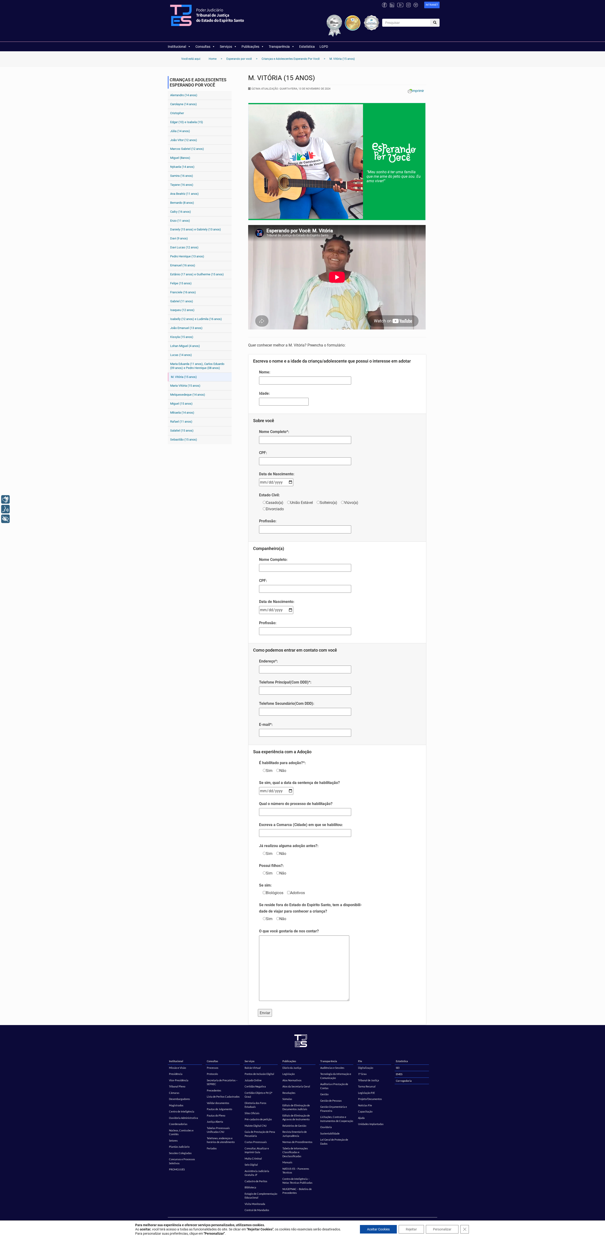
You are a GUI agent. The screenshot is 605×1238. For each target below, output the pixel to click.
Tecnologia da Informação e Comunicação (335, 1075)
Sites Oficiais (252, 1113)
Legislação (288, 1073)
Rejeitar (411, 1229)
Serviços (226, 46)
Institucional (177, 46)
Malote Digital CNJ (256, 1125)
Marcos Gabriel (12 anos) (187, 149)
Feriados (212, 1148)
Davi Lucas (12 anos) (184, 247)
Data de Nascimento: (276, 474)
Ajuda (361, 1117)
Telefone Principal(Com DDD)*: (285, 682)
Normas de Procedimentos (297, 1141)
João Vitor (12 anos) (183, 140)
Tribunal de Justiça (368, 1080)
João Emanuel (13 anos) (186, 328)
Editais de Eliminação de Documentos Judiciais (296, 1107)
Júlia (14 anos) (180, 131)
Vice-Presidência (178, 1080)
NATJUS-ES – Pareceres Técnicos (295, 1170)
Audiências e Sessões (332, 1067)
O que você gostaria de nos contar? (289, 931)
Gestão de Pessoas (331, 1100)
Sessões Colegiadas (180, 1153)
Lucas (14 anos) (181, 355)
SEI (397, 1067)
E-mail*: (266, 724)
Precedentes (214, 1090)
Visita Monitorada (255, 1203)
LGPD (324, 46)
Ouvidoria (326, 1127)
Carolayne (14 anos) (183, 104)
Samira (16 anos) (181, 175)
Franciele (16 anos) (183, 292)
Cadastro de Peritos (256, 1181)
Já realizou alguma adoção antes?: (289, 846)
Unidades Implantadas (371, 1123)
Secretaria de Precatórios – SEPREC (222, 1082)
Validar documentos (218, 1102)
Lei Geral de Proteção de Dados (334, 1141)
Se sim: (265, 885)
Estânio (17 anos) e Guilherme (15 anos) (197, 274)
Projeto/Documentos (370, 1098)
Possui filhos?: (271, 865)
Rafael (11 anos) (181, 421)
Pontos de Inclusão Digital (259, 1073)
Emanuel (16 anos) (182, 265)
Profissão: (268, 521)
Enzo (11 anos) (180, 220)
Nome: (264, 372)
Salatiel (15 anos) (182, 430)
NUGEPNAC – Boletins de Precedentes (297, 1191)
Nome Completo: (273, 559)
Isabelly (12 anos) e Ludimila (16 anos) (196, 319)
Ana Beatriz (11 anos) (184, 193)
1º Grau (362, 1073)
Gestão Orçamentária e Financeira (333, 1108)
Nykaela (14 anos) (182, 167)
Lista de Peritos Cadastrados (223, 1096)
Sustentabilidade (330, 1133)
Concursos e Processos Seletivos (182, 1161)
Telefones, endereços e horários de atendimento (221, 1140)
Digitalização (365, 1067)
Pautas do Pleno (216, 1115)
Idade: (264, 393)
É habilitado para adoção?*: (282, 763)
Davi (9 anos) (179, 238)
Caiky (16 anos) (180, 211)
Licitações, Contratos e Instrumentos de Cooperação (336, 1118)
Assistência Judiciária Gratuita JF (257, 1173)
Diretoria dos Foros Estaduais (255, 1104)
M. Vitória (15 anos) (184, 377)
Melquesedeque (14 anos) (187, 394)
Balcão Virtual (253, 1067)
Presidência (175, 1073)
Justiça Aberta (215, 1121)
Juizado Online (253, 1080)
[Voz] (5, 509)
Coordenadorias (178, 1123)
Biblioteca (250, 1187)
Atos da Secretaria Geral (296, 1086)
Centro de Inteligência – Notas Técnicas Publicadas (297, 1180)
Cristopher (177, 113)
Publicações (250, 46)
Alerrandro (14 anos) (183, 95)
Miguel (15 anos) (181, 403)
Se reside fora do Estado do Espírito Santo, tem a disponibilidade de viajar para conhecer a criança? (310, 908)
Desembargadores (179, 1098)
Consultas (202, 46)
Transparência (279, 46)
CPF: (263, 452)
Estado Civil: (269, 495)
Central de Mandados (257, 1210)
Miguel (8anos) (180, 158)
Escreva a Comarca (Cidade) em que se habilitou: (301, 824)
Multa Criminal (253, 1158)
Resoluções (288, 1092)
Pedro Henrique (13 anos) (187, 256)
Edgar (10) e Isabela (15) (186, 122)
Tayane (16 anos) (181, 184)
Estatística (307, 46)
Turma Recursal (367, 1086)
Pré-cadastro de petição (258, 1119)
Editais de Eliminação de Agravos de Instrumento (296, 1117)
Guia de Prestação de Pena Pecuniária (260, 1133)
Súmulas (287, 1098)
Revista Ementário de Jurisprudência (294, 1133)
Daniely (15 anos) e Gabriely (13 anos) (195, 229)
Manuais (287, 1162)
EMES (399, 1074)
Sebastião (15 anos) (183, 439)
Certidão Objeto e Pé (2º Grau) (258, 1094)
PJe (360, 1061)
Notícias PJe (365, 1105)
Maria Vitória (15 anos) (185, 385)
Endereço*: (268, 661)
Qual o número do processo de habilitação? (296, 803)
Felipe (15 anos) (181, 283)
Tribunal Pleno (177, 1086)
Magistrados (176, 1105)
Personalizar (442, 1229)
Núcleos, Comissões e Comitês (181, 1132)
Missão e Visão (177, 1067)
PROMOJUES (177, 1169)
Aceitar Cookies (378, 1229)
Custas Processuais (256, 1141)
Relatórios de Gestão (294, 1125)
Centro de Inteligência (181, 1111)
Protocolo (212, 1073)
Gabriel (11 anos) (181, 301)
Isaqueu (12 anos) (182, 310)
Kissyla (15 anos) (181, 337)
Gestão (324, 1094)
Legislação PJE (366, 1092)
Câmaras (174, 1092)
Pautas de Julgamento (219, 1109)
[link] (432, 5)
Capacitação (365, 1111)
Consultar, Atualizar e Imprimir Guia (257, 1150)
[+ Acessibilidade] (5, 519)
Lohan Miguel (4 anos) (185, 346)
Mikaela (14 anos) (182, 412)
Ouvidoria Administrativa (183, 1117)
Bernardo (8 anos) (182, 202)
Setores (173, 1140)
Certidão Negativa (255, 1086)
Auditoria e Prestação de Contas (334, 1086)
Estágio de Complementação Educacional (261, 1195)
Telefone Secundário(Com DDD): (286, 703)
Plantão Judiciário (179, 1146)
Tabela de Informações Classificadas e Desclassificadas (295, 1152)
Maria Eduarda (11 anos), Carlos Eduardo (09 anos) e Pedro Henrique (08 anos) (197, 366)
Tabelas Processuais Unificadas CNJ (218, 1130)
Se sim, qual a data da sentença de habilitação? (299, 782)
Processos (212, 1067)
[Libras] (5, 499)
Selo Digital (251, 1164)
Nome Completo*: (274, 431)
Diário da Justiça (291, 1067)
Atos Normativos (292, 1080)
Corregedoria (404, 1080)
